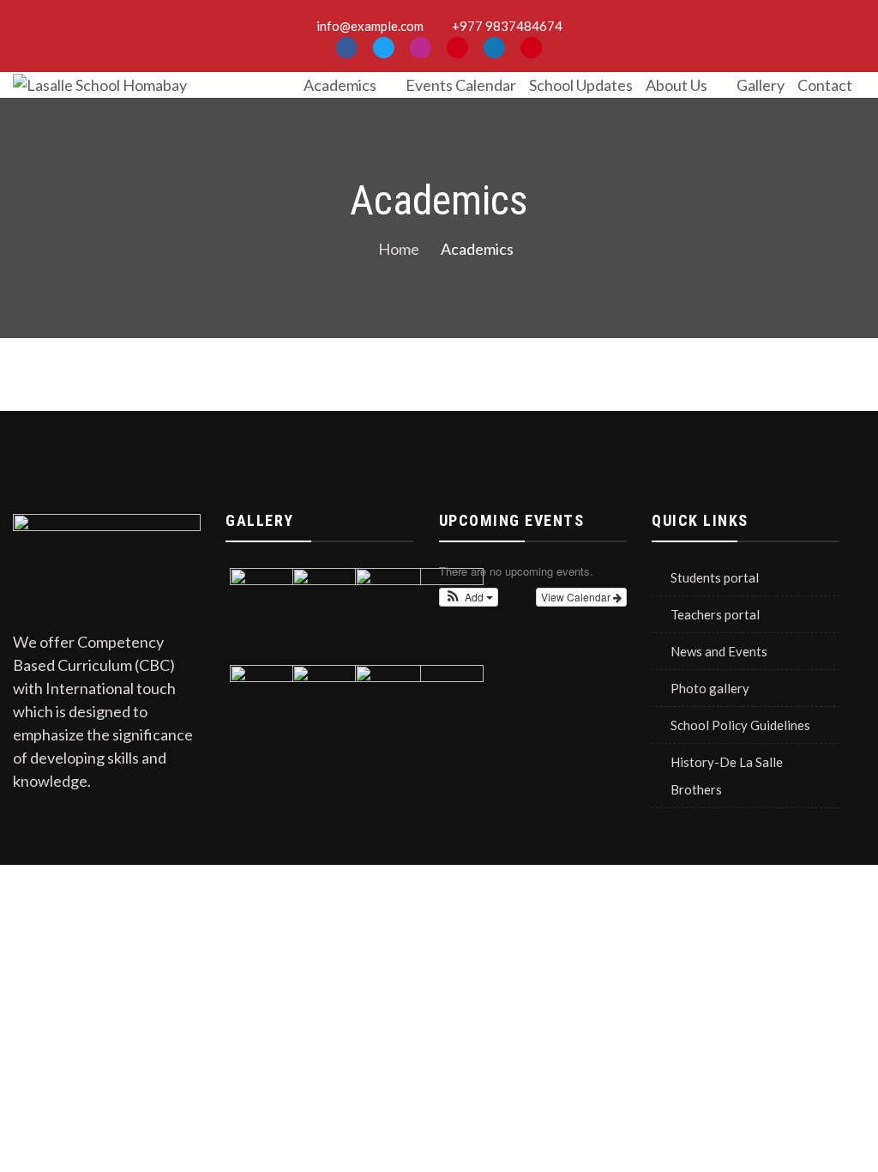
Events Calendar (461, 85)
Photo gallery (710, 688)
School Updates (581, 85)
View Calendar (577, 596)
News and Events (719, 651)
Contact (824, 85)
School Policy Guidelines (740, 725)
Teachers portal (715, 614)
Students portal (715, 577)
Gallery (761, 85)
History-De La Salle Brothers (727, 775)
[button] (468, 597)
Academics (340, 85)
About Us (676, 85)
